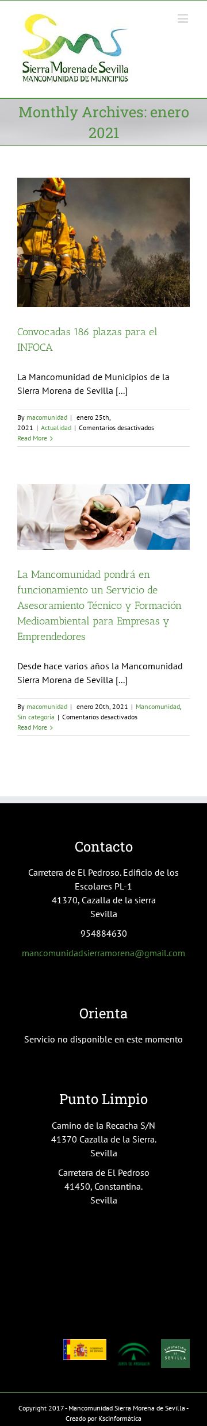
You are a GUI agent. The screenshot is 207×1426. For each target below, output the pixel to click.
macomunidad (46, 417)
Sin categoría (36, 716)
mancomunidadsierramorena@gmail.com (103, 953)
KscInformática (119, 1418)
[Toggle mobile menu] (184, 18)
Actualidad (56, 427)
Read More (32, 438)
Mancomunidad (158, 706)
